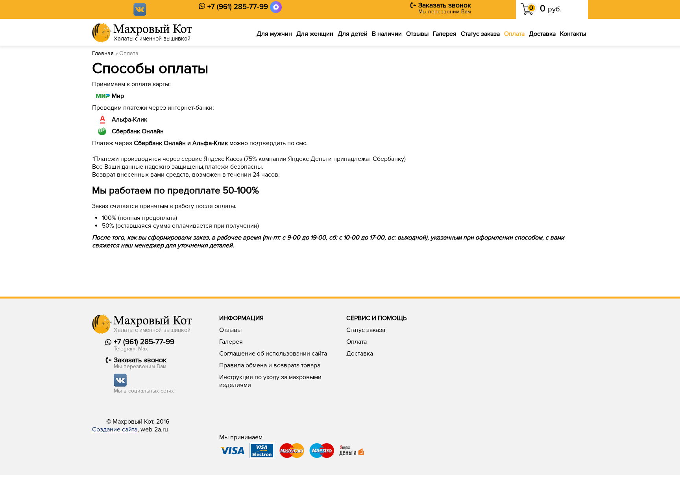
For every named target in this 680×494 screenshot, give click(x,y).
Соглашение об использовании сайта (273, 354)
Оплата (514, 34)
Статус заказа (480, 34)
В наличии (387, 34)
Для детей (353, 34)
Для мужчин (274, 34)
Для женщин (314, 34)
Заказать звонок (444, 5)
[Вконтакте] (139, 9)
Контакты (573, 34)
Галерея (444, 34)
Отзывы (417, 34)
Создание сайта (114, 429)
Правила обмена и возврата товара (269, 365)
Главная (103, 53)
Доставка (542, 34)
